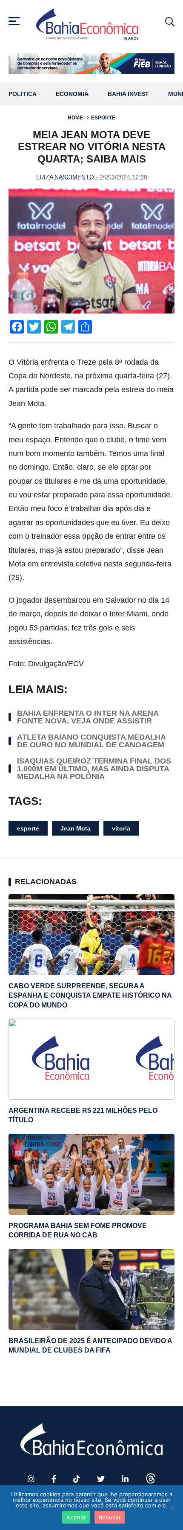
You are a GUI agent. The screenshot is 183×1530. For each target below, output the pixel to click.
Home (75, 118)
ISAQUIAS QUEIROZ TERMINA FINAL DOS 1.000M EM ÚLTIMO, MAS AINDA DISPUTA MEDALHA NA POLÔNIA (94, 768)
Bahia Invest (128, 94)
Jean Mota (75, 828)
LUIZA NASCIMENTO (65, 177)
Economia (72, 94)
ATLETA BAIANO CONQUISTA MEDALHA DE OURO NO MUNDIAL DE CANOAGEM (91, 741)
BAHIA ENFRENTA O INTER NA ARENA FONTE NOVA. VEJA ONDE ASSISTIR (87, 717)
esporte (28, 828)
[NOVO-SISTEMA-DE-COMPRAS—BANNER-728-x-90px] (91, 63)
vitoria (121, 828)
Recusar (110, 1517)
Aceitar (76, 1517)
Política (23, 94)
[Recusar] (172, 1508)
